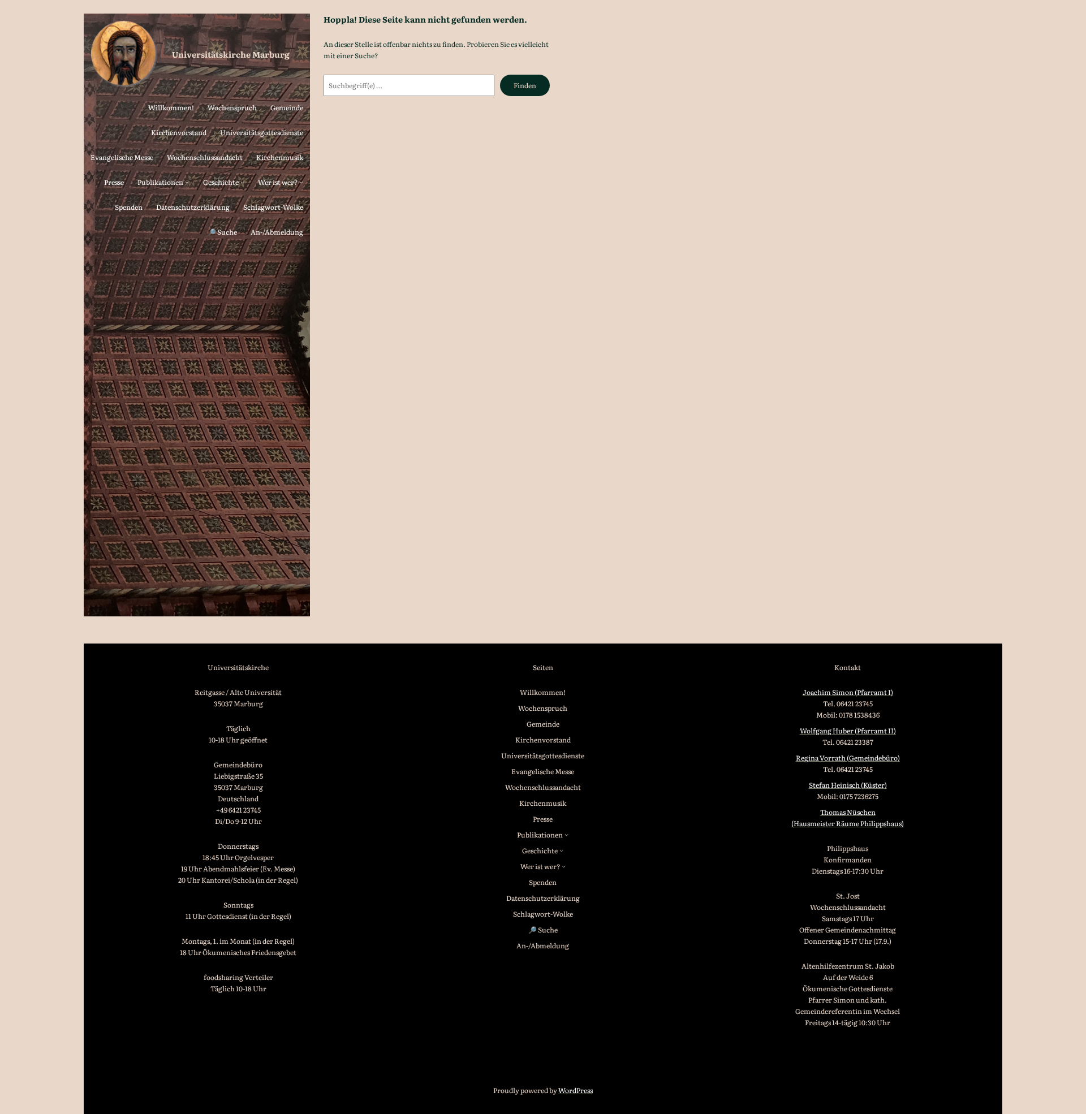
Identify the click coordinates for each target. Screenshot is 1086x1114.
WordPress (575, 1090)
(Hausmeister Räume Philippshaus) (847, 823)
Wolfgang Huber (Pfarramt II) (848, 731)
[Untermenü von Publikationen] (187, 182)
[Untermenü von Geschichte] (242, 182)
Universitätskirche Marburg (231, 54)
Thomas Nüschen (848, 812)
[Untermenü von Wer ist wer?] (301, 182)
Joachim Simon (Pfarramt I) (848, 692)
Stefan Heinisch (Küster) (848, 785)
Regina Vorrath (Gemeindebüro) (848, 758)
